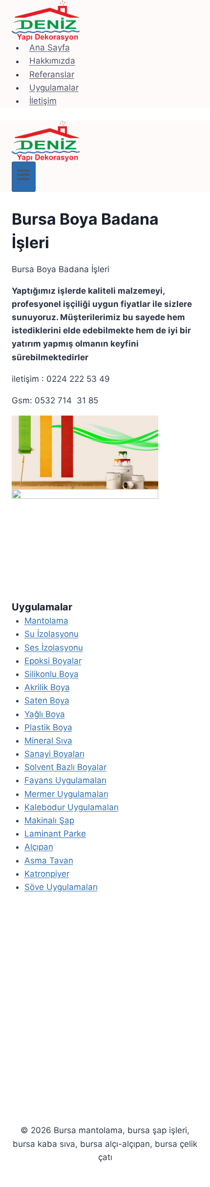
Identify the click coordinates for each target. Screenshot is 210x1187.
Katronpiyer (46, 874)
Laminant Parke (55, 833)
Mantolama (46, 621)
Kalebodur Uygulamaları (71, 807)
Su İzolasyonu (51, 634)
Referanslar (51, 74)
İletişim (43, 101)
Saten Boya (46, 700)
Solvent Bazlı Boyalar (65, 767)
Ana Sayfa (49, 47)
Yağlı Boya (44, 714)
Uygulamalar (54, 88)
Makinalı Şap (49, 820)
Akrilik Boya (47, 687)
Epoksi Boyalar (53, 661)
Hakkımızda (52, 61)
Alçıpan (38, 847)
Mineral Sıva (48, 740)
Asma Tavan (48, 860)
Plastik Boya (48, 727)
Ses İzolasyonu (53, 647)
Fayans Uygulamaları (65, 780)
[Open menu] (24, 176)
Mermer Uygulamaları (66, 794)
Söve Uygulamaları (61, 887)
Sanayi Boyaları (54, 754)
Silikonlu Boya (51, 674)
